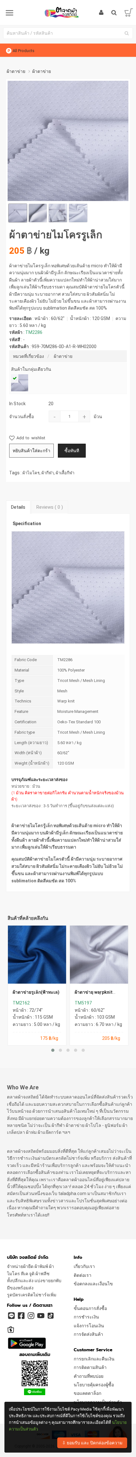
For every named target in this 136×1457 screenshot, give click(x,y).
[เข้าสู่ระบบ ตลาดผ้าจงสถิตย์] (101, 12)
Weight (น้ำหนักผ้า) (32, 763)
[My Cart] (128, 12)
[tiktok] (50, 1315)
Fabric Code (26, 659)
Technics (23, 701)
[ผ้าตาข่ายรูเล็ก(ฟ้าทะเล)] (37, 955)
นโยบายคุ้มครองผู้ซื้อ (94, 1384)
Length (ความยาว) (31, 742)
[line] (11, 1315)
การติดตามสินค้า (90, 1367)
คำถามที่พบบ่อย (88, 1376)
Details (18, 507)
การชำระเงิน (86, 1316)
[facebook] (21, 1315)
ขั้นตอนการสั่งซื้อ (90, 1308)
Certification (25, 722)
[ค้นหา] (126, 33)
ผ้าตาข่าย (63, 356)
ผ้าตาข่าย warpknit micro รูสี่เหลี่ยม (94, 994)
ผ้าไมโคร (31, 473)
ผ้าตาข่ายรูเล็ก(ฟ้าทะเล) (36, 992)
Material (22, 670)
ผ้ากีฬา (47, 473)
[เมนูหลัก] (9, 13)
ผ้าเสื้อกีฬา (65, 473)
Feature (21, 711)
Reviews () (49, 507)
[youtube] (40, 1315)
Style (19, 691)
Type (19, 680)
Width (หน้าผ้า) (28, 752)
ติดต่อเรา (82, 1275)
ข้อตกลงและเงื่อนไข (93, 1283)
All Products (23, 50)
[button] (53, 1050)
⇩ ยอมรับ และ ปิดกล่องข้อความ (92, 1442)
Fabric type (25, 732)
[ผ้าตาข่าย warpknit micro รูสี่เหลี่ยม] (99, 955)
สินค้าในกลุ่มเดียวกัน (31, 369)
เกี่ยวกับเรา (84, 1266)
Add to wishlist (30, 437)
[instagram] (31, 1315)
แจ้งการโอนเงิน (89, 1325)
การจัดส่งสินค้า (88, 1334)
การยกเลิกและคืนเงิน (94, 1358)
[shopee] (11, 1327)
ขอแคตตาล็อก (87, 1393)
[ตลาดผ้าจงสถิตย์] (68, 12)
